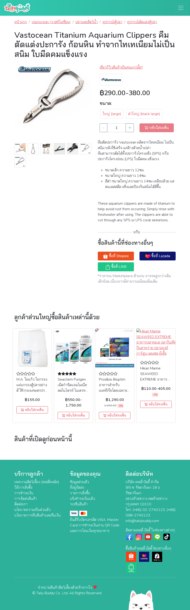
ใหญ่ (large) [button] (112, 113)
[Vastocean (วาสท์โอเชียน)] (111, 79)
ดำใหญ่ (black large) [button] (144, 113)
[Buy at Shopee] (131, 556)
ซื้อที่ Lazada (160, 256)
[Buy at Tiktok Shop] (157, 556)
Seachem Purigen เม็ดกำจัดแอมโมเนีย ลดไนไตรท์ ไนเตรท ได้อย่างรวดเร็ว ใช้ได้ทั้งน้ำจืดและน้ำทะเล (73, 390)
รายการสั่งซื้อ (80, 493)
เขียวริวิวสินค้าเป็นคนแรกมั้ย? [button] (121, 67)
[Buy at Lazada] (144, 556)
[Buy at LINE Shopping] (131, 567)
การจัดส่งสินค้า (25, 498)
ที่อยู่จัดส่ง (77, 487)
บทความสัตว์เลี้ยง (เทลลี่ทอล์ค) (36, 482)
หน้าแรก (20, 22)
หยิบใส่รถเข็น (34, 410)
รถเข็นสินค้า (79, 504)
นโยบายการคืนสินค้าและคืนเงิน (37, 515)
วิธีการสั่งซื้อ (23, 487)
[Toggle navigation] (180, 8)
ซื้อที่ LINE (118, 266)
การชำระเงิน (23, 493)
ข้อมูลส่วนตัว (79, 482)
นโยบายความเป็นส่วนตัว (32, 509)
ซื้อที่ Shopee (118, 256)
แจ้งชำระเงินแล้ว (82, 498)
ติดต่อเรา (21, 504)
